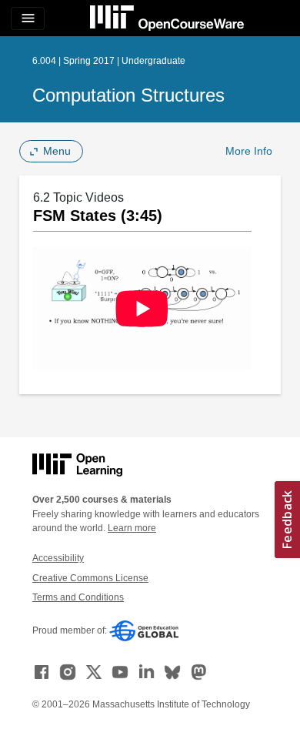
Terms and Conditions (78, 597)
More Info (248, 151)
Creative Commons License (90, 578)
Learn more (132, 528)
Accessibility (58, 558)
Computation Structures (128, 95)
